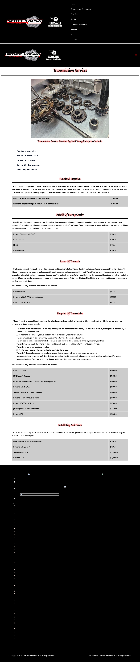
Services (74, 19)
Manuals (74, 29)
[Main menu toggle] (136, 55)
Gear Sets (74, 14)
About (73, 34)
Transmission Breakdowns (81, 9)
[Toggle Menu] (131, 9)
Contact (74, 39)
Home (73, 4)
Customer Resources (79, 24)
